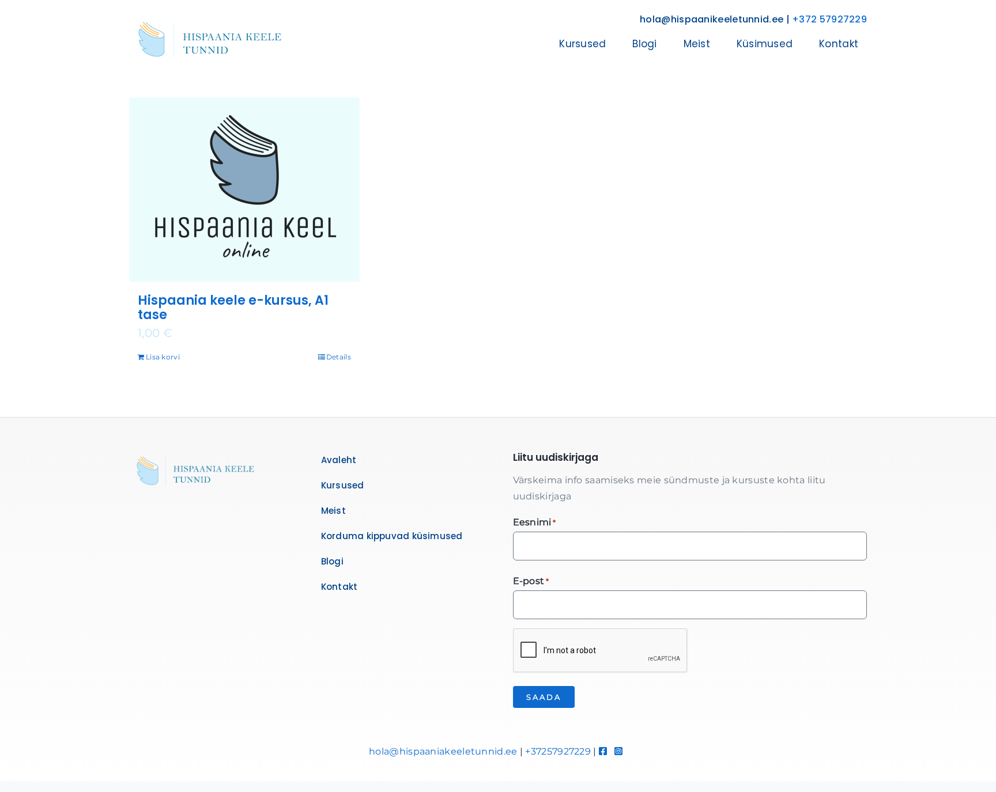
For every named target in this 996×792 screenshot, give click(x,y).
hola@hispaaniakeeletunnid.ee (443, 751)
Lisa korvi (163, 357)
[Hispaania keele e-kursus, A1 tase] (244, 189)
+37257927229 (558, 751)
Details (338, 357)
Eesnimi (534, 522)
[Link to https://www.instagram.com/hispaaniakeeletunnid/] (618, 751)
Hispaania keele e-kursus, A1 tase (233, 307)
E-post (531, 580)
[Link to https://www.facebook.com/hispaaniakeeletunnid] (603, 751)
